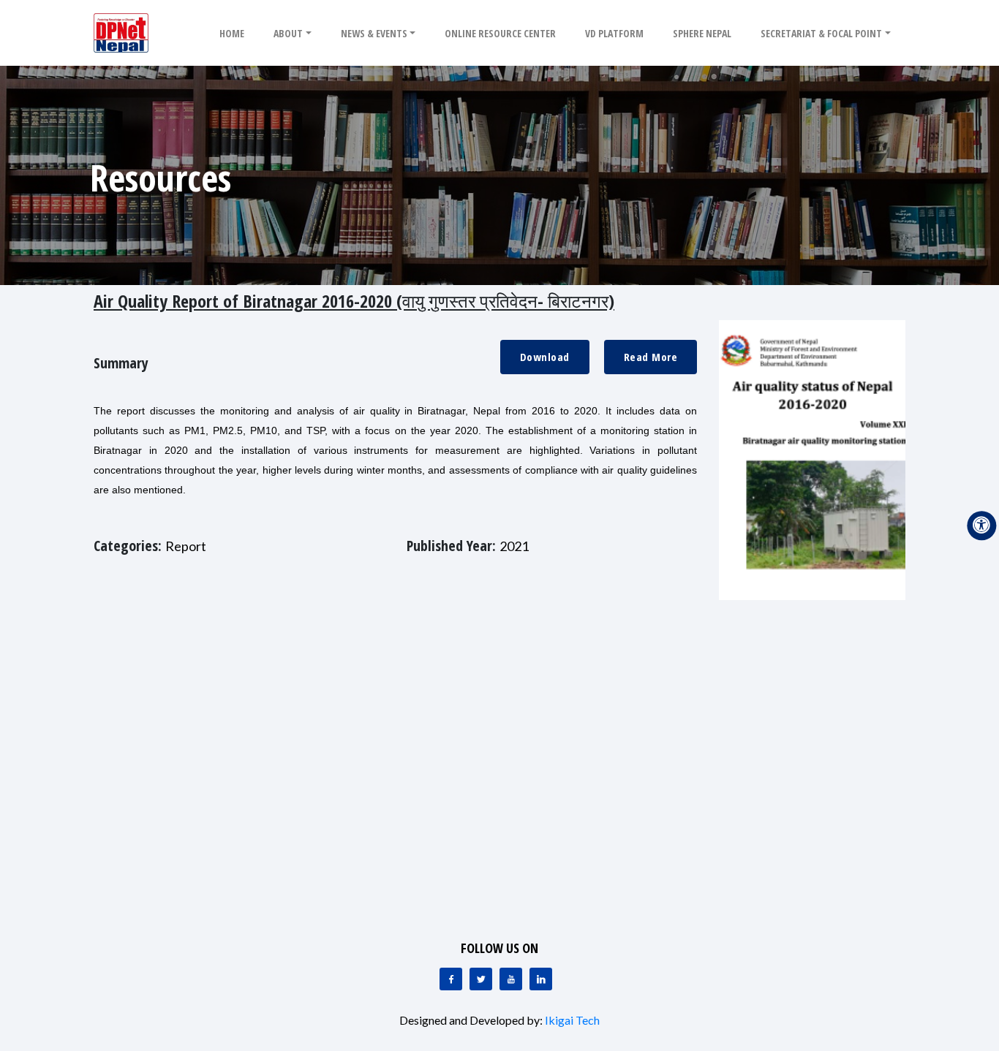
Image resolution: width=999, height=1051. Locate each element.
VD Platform (614, 33)
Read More (651, 356)
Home (231, 33)
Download (545, 356)
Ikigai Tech (572, 1020)
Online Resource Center (500, 33)
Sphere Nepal (702, 33)
